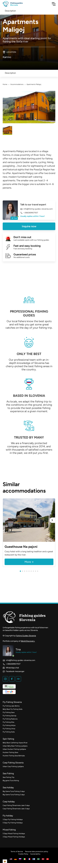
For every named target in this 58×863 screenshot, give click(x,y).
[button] (20, 571)
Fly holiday (8, 815)
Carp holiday (9, 801)
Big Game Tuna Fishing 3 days (14, 791)
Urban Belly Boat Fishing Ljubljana (15, 746)
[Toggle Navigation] (53, 3)
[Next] (52, 520)
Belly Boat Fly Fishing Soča (12, 709)
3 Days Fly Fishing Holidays (13, 819)
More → (29, 561)
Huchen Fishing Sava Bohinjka (14, 756)
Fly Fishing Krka (8, 722)
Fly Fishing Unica (9, 729)
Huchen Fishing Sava (10, 752)
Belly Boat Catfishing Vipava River (15, 743)
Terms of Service (17, 851)
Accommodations (16, 84)
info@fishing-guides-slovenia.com (38, 209)
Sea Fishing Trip (8, 777)
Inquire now (29, 226)
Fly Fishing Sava (8, 712)
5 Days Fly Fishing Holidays (13, 823)
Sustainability (35, 854)
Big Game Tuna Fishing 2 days (14, 795)
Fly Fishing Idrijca (9, 725)
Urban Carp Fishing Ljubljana (13, 766)
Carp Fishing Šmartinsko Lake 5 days (16, 805)
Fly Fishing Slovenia (12, 702)
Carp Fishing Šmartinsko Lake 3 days (16, 809)
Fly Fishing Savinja (9, 716)
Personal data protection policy (36, 851)
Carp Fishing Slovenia (13, 762)
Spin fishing (8, 739)
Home (5, 84)
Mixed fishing (9, 829)
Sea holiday (8, 787)
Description (10, 73)
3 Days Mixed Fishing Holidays (14, 837)
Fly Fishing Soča (9, 732)
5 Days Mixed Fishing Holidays (14, 833)
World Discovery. (28, 641)
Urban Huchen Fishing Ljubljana (14, 749)
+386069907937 (30, 213)
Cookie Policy (23, 854)
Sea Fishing (8, 773)
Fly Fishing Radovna (10, 719)
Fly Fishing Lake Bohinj (11, 706)
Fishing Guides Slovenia (26, 636)
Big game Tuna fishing (11, 780)
